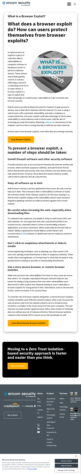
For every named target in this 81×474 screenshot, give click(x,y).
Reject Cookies (66, 466)
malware (48, 122)
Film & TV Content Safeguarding (51, 442)
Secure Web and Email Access (51, 402)
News (39, 406)
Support (40, 417)
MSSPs (62, 399)
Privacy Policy (32, 469)
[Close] (76, 456)
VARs (61, 403)
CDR (23, 233)
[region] (40, 464)
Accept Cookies (66, 461)
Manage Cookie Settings (66, 470)
